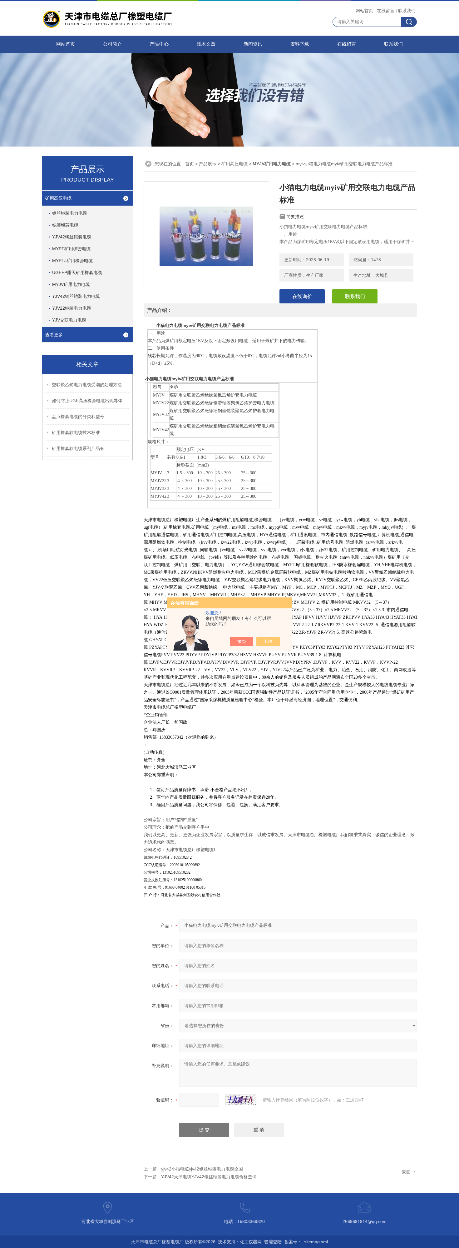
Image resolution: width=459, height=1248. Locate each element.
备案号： (293, 1241)
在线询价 (302, 296)
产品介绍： (159, 310)
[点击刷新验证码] (240, 1100)
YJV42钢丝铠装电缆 (71, 236)
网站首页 (364, 10)
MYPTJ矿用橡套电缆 (72, 260)
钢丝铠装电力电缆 (69, 213)
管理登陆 (273, 1241)
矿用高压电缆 (58, 198)
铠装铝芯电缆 (65, 224)
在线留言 (385, 10)
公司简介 (112, 44)
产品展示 (207, 163)
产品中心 (159, 44)
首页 (189, 163)
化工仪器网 (251, 1241)
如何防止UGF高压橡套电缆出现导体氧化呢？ (91, 400)
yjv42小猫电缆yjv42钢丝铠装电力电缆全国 (202, 1168)
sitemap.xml (316, 1241)
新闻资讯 (253, 44)
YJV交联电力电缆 (69, 319)
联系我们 (407, 10)
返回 (406, 1172)
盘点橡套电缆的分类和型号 (78, 416)
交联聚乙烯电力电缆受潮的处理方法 (87, 384)
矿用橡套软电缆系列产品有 (78, 448)
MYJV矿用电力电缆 (71, 284)
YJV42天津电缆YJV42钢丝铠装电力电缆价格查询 (209, 1176)
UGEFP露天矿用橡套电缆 (77, 272)
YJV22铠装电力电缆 (71, 308)
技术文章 (206, 44)
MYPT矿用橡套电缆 (71, 248)
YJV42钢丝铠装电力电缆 (76, 296)
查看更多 (54, 334)
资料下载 (299, 44)
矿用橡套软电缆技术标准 (76, 432)
